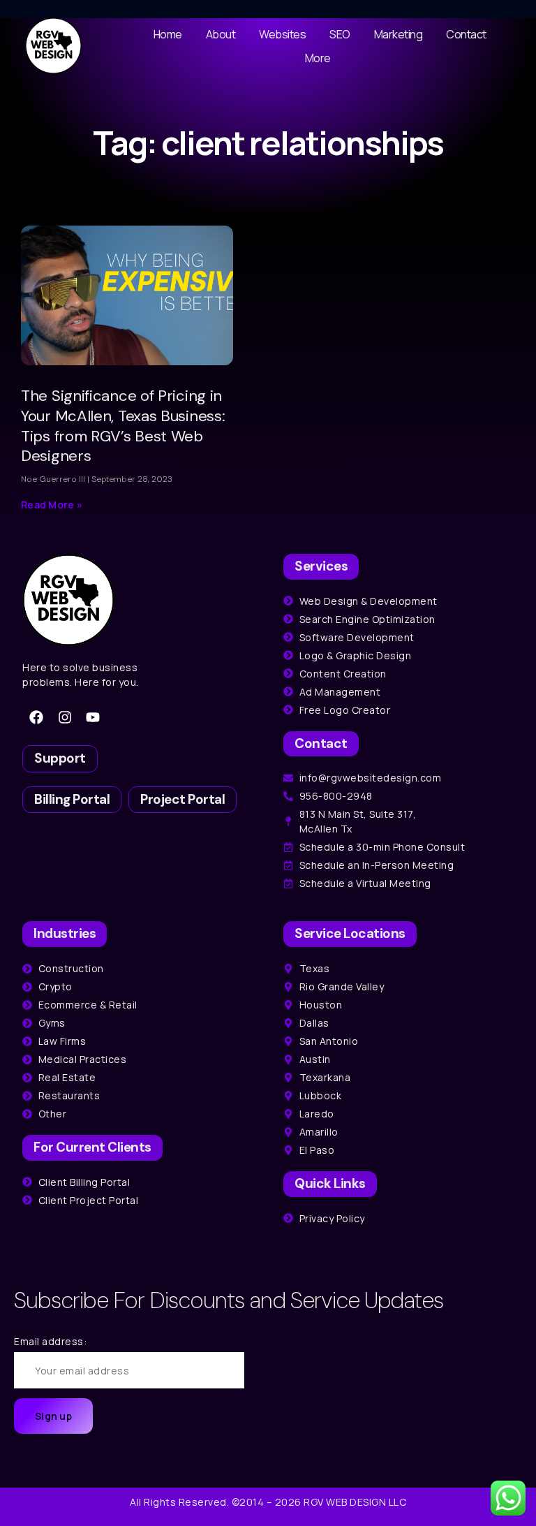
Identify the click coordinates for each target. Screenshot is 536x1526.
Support (60, 758)
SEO (339, 34)
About (221, 34)
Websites (282, 34)
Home (168, 34)
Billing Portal (72, 799)
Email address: (50, 1341)
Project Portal (182, 799)
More (318, 58)
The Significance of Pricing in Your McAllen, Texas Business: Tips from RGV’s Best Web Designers (123, 426)
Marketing (398, 34)
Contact (466, 34)
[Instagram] (65, 717)
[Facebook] (36, 717)
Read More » (51, 504)
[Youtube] (93, 717)
